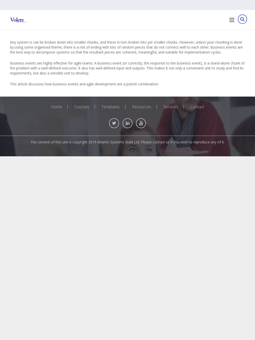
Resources (141, 107)
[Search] (242, 20)
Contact (197, 107)
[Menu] (232, 20)
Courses (81, 107)
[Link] (18, 20)
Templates (110, 107)
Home (56, 107)
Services (170, 107)
